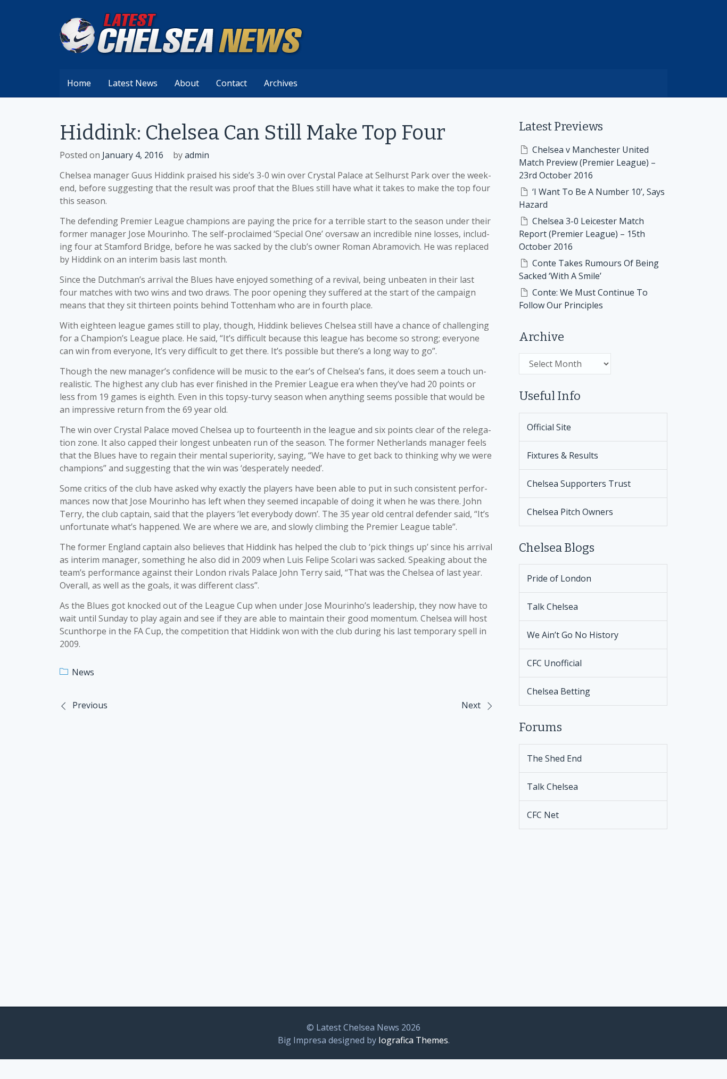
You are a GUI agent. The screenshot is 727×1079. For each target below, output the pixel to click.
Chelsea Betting (558, 691)
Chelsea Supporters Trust (579, 483)
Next (471, 705)
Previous (90, 705)
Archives (281, 83)
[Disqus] (276, 857)
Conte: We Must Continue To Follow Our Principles (583, 299)
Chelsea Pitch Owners (570, 512)
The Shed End (554, 758)
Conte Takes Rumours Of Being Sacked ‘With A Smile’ (589, 269)
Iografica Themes (413, 1040)
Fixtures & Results (562, 455)
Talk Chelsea (552, 606)
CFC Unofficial (554, 663)
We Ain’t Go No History (572, 635)
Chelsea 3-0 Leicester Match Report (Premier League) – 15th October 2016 (582, 233)
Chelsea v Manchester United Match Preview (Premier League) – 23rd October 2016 (587, 162)
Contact (231, 83)
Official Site (549, 427)
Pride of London (559, 578)
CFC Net (543, 815)
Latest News (133, 83)
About (187, 83)
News (83, 672)
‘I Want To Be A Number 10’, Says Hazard (592, 198)
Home (79, 83)
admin (197, 155)
